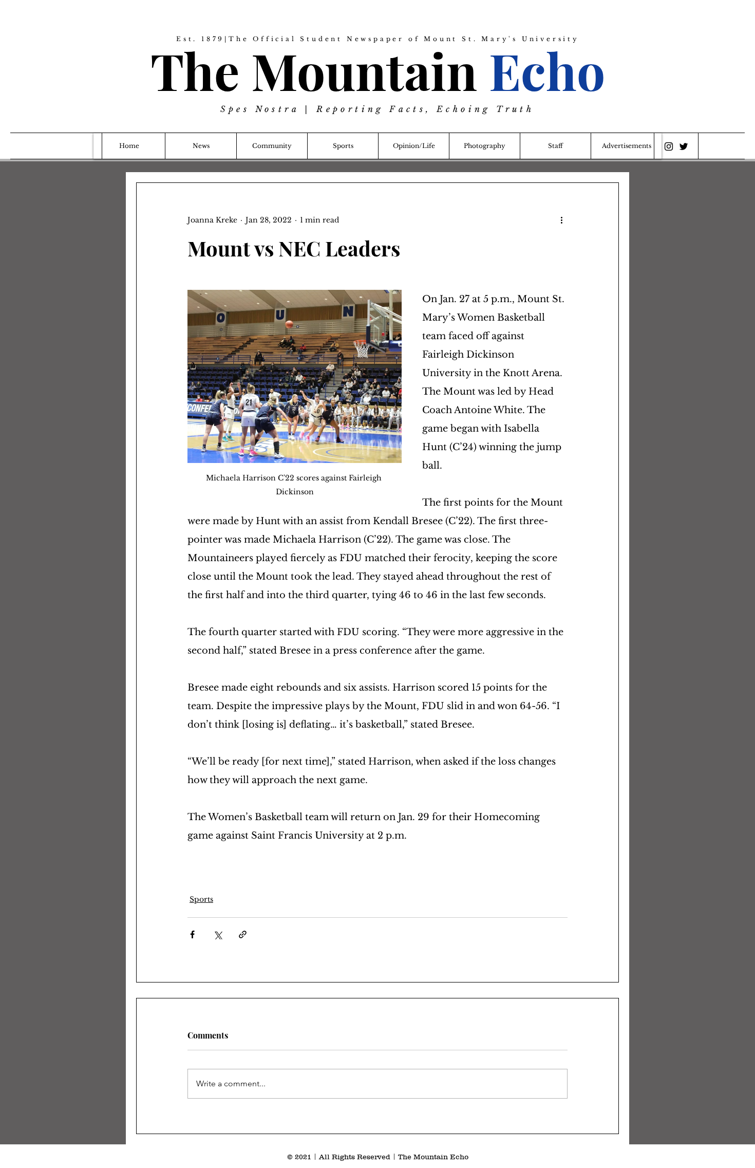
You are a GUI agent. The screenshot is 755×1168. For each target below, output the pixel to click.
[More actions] (561, 220)
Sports (201, 899)
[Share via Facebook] (192, 934)
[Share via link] (243, 934)
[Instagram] (668, 146)
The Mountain (377, 70)
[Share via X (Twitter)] (217, 934)
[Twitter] (683, 146)
